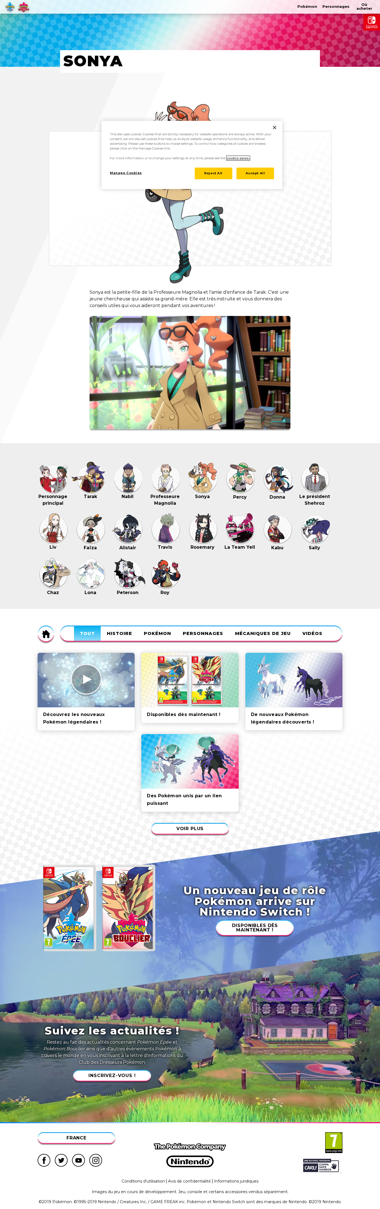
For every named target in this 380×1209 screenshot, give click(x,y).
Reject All (213, 173)
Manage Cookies (126, 173)
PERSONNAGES (203, 633)
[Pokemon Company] (189, 1147)
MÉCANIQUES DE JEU (263, 633)
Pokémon (157, 633)
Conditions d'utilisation (143, 1181)
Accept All (255, 173)
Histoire (119, 633)
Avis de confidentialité (189, 1181)
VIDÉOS (312, 633)
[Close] (274, 127)
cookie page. (238, 158)
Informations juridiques (236, 1181)
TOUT (87, 633)
